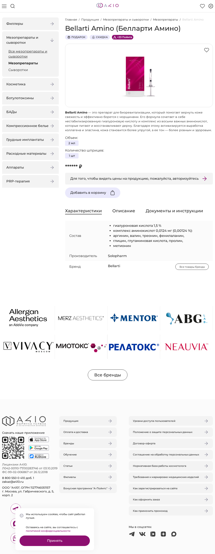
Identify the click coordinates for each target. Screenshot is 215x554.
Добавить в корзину (88, 193)
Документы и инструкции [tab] (174, 210)
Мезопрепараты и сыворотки (126, 19)
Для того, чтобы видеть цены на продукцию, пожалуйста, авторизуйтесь (134, 179)
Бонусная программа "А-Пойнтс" (85, 488)
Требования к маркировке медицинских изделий (166, 477)
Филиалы (69, 477)
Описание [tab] (123, 210)
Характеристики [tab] (83, 210)
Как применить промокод (150, 510)
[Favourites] (202, 6)
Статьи (67, 465)
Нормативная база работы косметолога (159, 465)
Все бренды (107, 374)
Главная (71, 19)
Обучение (70, 454)
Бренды (68, 443)
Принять (54, 541)
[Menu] (4, 6)
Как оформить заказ (146, 499)
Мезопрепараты (23, 63)
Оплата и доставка (75, 432)
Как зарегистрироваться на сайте (155, 488)
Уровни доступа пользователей (154, 420)
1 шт (72, 156)
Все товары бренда (192, 266)
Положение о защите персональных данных (162, 432)
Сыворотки (18, 70)
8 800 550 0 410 (13, 478)
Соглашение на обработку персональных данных (166, 454)
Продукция (90, 19)
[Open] (156, 257)
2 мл (71, 143)
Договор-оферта (144, 443)
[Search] (12, 6)
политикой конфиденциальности (48, 530)
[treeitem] (31, 54)
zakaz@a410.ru (13, 482)
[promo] (211, 6)
